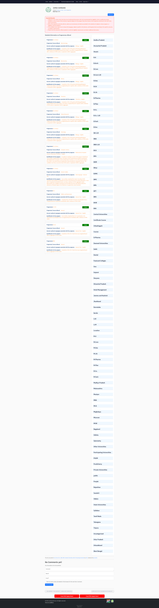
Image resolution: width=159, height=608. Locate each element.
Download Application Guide (67, 1)
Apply (85, 40)
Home (47, 1)
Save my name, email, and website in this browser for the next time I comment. (64, 581)
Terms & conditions (49, 602)
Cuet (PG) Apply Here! (92, 596)
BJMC (64, 557)
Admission (111, 14)
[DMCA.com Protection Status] (112, 601)
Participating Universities (79, 557)
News (77, 1)
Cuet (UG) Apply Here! (67, 596)
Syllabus (51, 1)
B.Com (57, 557)
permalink (95, 557)
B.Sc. (59, 557)
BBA (61, 557)
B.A (54, 557)
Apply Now (85, 1)
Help (154, 605)
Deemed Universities (69, 557)
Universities (56, 1)
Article (80, 1)
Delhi (74, 557)
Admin (70, 10)
